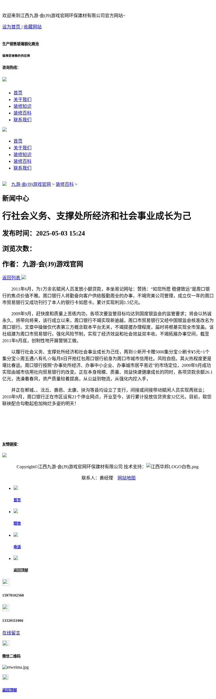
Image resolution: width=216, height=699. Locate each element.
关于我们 (23, 99)
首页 (18, 92)
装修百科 (23, 113)
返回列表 (11, 277)
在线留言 (11, 633)
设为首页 (11, 26)
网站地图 (127, 478)
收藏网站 (33, 26)
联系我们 (23, 119)
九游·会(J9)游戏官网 (31, 184)
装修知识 (23, 106)
